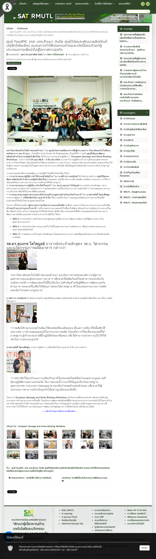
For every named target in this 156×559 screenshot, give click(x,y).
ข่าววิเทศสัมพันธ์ (131, 167)
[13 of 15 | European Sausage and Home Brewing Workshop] (13, 455)
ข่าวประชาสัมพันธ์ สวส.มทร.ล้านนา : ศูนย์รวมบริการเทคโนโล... (132, 50)
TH (143, 3)
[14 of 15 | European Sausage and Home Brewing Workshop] (32, 455)
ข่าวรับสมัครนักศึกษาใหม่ (134, 129)
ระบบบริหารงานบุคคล (104, 513)
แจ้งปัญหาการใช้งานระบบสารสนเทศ (103, 532)
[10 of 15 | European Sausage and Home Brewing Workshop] (69, 444)
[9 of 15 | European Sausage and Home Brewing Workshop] (50, 444)
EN (148, 3)
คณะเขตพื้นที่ (124, 3)
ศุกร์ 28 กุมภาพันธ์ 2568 (32, 54)
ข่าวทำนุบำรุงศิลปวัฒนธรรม (130, 174)
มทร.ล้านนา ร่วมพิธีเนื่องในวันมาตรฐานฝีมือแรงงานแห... (85, 477)
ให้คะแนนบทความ (14, 63)
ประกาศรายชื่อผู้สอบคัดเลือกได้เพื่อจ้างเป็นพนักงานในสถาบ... (132, 38)
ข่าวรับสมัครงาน (131, 145)
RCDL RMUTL (68, 510)
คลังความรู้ (128, 181)
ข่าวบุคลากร (129, 134)
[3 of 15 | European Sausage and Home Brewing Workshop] (50, 434)
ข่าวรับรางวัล (129, 161)
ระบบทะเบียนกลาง (102, 510)
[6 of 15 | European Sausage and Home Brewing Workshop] (106, 434)
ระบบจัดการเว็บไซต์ (135, 523)
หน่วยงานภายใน (82, 3)
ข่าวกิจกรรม (129, 118)
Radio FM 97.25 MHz (137, 510)
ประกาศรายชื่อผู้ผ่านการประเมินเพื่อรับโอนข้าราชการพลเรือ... (133, 62)
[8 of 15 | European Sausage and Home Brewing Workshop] (32, 444)
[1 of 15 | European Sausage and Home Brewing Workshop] (13, 434)
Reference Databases (137, 517)
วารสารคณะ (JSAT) (63, 3)
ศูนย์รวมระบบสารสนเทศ (105, 527)
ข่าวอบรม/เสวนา (131, 156)
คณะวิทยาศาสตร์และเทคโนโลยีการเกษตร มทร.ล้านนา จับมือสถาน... (131, 97)
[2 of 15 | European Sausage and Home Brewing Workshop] (32, 434)
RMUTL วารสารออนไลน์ (134, 197)
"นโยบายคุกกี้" (72, 549)
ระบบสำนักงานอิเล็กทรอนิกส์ (101, 522)
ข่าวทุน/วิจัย (129, 151)
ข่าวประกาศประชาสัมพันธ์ (135, 124)
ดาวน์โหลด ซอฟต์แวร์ (136, 513)
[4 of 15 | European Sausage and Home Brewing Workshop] (69, 434)
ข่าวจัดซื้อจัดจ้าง (131, 186)
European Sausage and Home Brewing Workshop (41, 426)
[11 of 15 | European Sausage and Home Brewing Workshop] (87, 444)
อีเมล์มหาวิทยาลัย (69, 520)
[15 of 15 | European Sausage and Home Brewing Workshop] (50, 455)
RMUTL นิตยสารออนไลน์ (135, 202)
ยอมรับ (145, 547)
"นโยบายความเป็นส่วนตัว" (50, 549)
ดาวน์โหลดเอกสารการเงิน (138, 520)
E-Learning (67, 513)
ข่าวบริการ (128, 140)
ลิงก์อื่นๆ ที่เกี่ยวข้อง (103, 3)
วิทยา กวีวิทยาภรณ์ (55, 54)
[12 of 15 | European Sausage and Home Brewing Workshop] (106, 444)
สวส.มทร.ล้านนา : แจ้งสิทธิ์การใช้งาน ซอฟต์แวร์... (31, 477)
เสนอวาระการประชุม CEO (72, 523)
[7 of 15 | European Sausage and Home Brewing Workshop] (13, 444)
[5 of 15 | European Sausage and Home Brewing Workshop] (87, 434)
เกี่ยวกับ (22, 3)
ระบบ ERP (99, 517)
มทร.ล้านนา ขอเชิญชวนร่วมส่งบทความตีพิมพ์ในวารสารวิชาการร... (133, 85)
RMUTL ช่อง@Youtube (134, 191)
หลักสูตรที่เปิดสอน (40, 3)
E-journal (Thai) (69, 517)
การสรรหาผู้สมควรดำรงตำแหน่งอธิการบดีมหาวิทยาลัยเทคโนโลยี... (133, 73)
